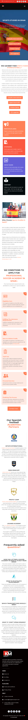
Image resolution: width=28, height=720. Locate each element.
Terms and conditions (9, 686)
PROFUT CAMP (14, 499)
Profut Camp (14, 48)
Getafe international (14, 39)
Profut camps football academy (9, 501)
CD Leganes (15, 53)
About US (6, 674)
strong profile (16, 343)
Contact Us (7, 680)
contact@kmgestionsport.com (8, 1)
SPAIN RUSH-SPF (6, 472)
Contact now (13, 408)
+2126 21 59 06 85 (8, 696)
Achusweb (14, 717)
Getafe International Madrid (8, 448)
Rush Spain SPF (14, 470)
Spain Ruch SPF (14, 44)
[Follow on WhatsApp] (25, 1)
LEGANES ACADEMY (14, 523)
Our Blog (6, 677)
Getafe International (14, 446)
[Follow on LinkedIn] (23, 1)
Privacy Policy (7, 689)
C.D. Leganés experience (10, 525)
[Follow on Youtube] (21, 1)
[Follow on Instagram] (19, 1)
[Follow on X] (17, 1)
